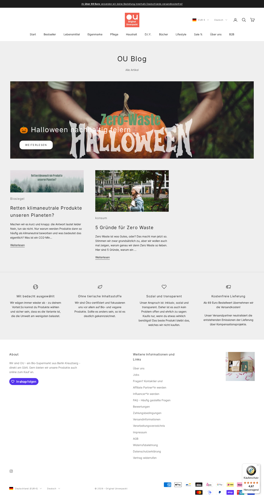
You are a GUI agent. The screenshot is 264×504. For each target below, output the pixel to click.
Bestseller (50, 34)
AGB (135, 438)
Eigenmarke (95, 34)
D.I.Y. (148, 34)
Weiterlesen (36, 144)
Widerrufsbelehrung (145, 445)
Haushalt (131, 34)
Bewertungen (141, 406)
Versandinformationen (146, 419)
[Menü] (257, 466)
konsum (101, 218)
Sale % (198, 34)
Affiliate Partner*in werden (149, 387)
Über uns (215, 34)
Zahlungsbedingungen (147, 413)
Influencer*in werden (146, 393)
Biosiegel (17, 199)
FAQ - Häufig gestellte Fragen (151, 400)
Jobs (136, 374)
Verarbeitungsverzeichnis (149, 425)
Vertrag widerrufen (145, 457)
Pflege (114, 34)
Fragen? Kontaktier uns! (148, 381)
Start (33, 34)
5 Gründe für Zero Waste (124, 227)
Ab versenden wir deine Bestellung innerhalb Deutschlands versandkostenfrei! (132, 4)
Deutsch (218, 20)
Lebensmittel (72, 34)
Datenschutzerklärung (147, 451)
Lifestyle (181, 34)
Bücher (163, 34)
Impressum (140, 432)
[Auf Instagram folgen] (11, 471)
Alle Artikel (132, 69)
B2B (231, 34)
